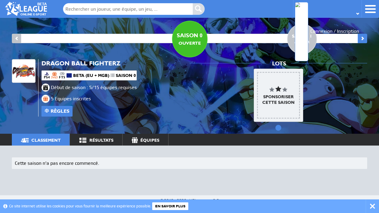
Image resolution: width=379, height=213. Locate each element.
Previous (16, 38)
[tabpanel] (278, 95)
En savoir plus (170, 206)
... (357, 139)
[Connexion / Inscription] (327, 8)
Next (362, 38)
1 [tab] (278, 128)
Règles (60, 111)
